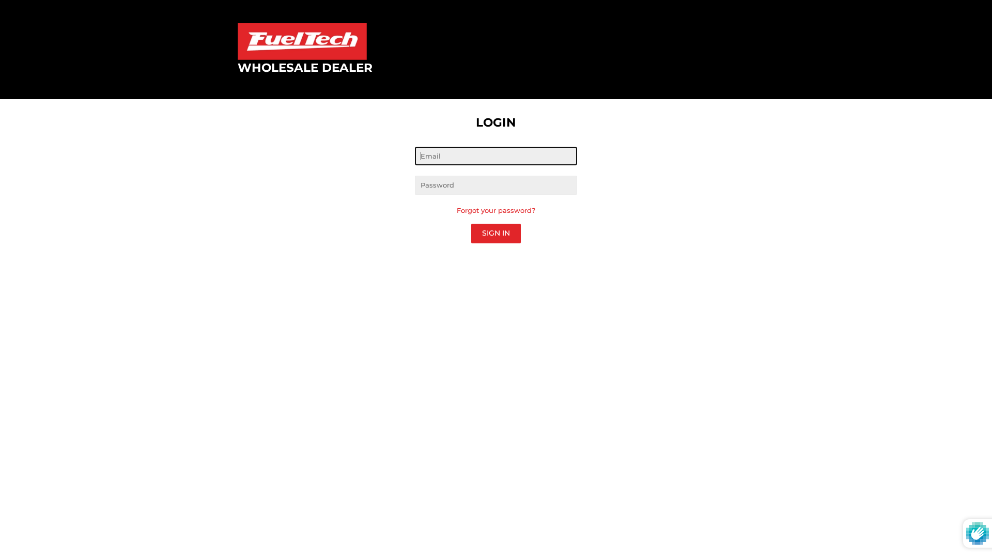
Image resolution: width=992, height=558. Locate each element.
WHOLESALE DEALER (305, 67)
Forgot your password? (496, 210)
